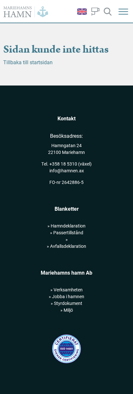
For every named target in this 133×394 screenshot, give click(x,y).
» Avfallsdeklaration (66, 246)
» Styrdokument (66, 303)
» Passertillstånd (66, 232)
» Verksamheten (66, 290)
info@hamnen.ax (66, 170)
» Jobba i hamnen (66, 296)
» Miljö (66, 310)
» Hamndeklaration (66, 226)
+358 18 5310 (63, 164)
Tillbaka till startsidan (28, 62)
